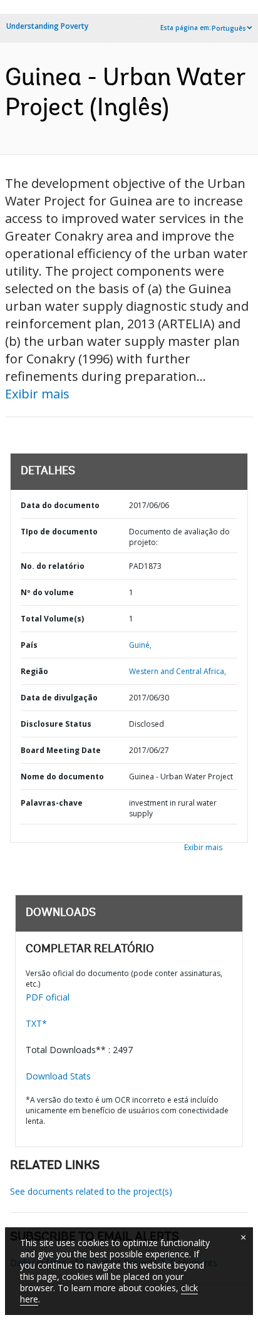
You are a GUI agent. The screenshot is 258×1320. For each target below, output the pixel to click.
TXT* (36, 1023)
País (29, 645)
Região (34, 671)
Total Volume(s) (52, 618)
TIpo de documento (59, 531)
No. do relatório (53, 566)
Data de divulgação (59, 697)
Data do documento (60, 505)
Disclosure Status (56, 724)
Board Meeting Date (61, 750)
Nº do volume (47, 592)
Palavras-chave (52, 803)
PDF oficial (48, 997)
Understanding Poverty (47, 26)
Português (229, 28)
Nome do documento (62, 776)
